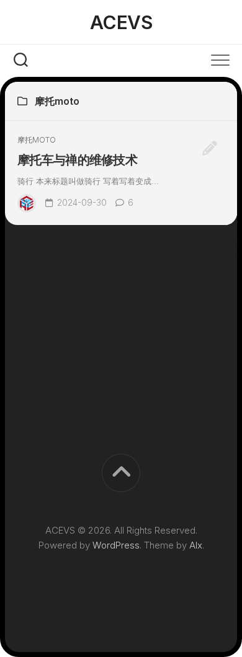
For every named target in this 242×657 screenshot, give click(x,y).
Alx (195, 545)
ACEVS (121, 22)
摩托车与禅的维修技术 (77, 159)
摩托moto (36, 139)
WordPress (116, 545)
